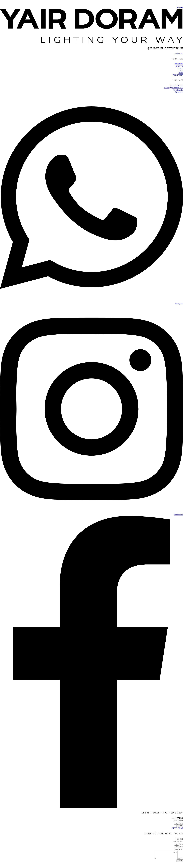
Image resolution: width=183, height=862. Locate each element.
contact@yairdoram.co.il (173, 88)
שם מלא (179, 818)
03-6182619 (178, 90)
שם (181, 839)
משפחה (180, 841)
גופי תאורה (179, 64)
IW (181, 7)
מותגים (180, 68)
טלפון (180, 823)
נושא (181, 849)
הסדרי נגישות (178, 75)
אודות (181, 73)
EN (178, 7)
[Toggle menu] (180, 3)
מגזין (181, 70)
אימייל (180, 820)
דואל (181, 847)
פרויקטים (179, 66)
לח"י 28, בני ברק (176, 85)
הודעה (180, 858)
